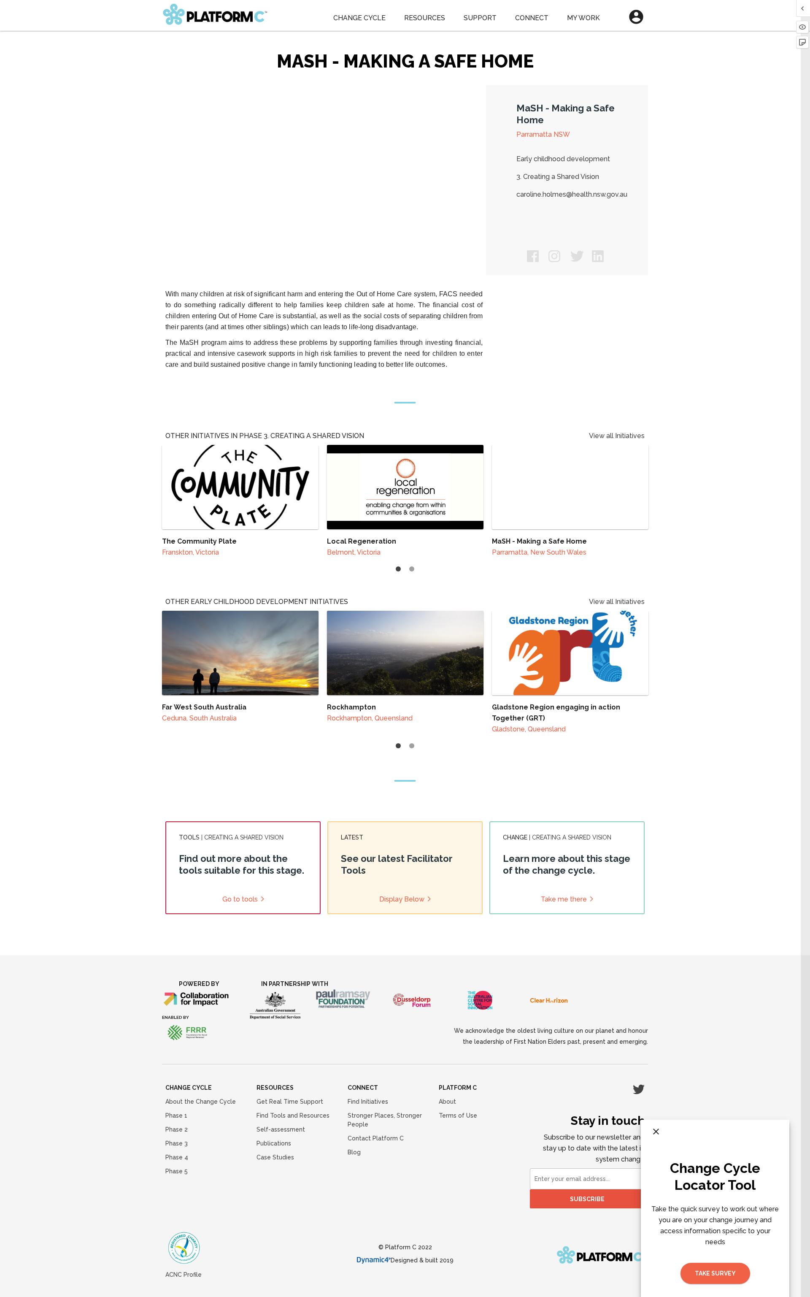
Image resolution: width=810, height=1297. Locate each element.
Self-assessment (280, 1129)
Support (480, 18)
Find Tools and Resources (292, 1115)
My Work (583, 18)
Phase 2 (176, 1129)
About (447, 1101)
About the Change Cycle (200, 1101)
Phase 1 (176, 1115)
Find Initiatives (368, 1101)
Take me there (564, 899)
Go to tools (240, 899)
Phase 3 (176, 1143)
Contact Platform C (376, 1138)
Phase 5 (176, 1171)
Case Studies (275, 1157)
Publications (273, 1143)
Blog (354, 1152)
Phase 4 (176, 1157)
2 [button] (411, 568)
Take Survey (715, 1273)
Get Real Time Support (289, 1101)
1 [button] (398, 568)
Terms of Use (458, 1115)
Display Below (401, 899)
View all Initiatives (617, 436)
